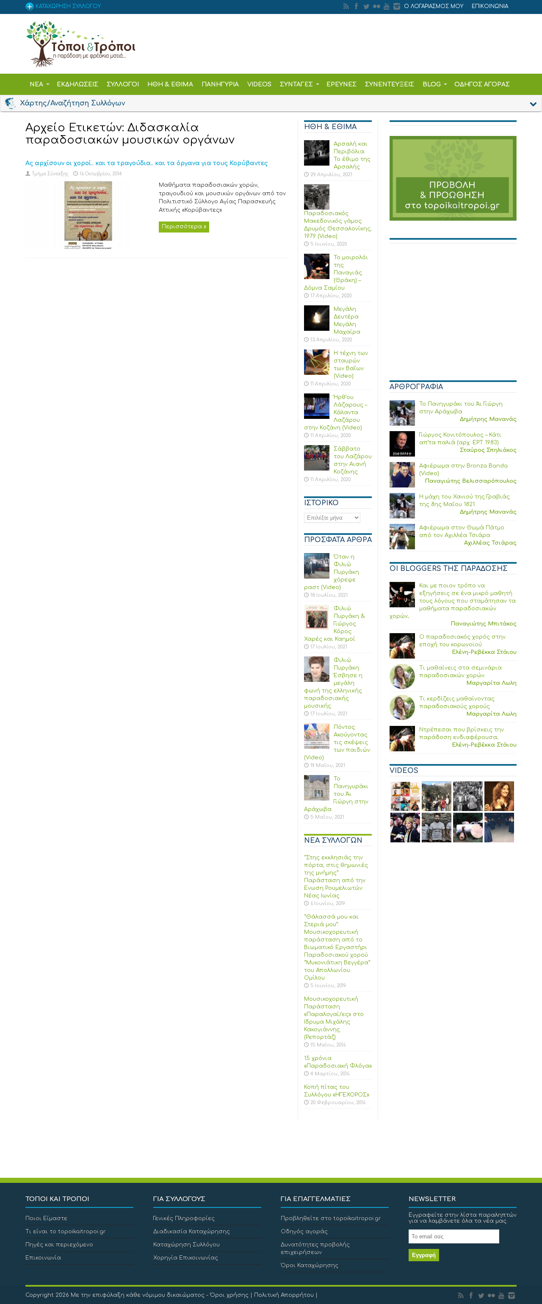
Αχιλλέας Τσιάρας (490, 543)
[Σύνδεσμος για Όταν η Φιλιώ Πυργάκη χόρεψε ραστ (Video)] (316, 577)
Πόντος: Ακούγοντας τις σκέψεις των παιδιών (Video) (337, 742)
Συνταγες (296, 84)
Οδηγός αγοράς (304, 1232)
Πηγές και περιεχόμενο (59, 1245)
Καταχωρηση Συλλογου (67, 6)
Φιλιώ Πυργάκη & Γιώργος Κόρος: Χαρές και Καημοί (334, 624)
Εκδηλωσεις (77, 84)
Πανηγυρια (220, 84)
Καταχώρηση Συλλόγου (186, 1245)
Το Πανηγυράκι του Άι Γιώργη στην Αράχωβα (336, 794)
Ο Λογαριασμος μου (433, 6)
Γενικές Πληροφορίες (184, 1218)
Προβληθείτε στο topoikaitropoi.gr (331, 1218)
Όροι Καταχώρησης (309, 1265)
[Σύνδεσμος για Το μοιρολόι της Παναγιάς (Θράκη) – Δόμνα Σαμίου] (316, 277)
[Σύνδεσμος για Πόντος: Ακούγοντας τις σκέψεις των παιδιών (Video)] (316, 747)
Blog (432, 84)
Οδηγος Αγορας (482, 84)
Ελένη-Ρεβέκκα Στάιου (484, 652)
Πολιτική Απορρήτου (284, 1295)
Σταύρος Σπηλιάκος (488, 450)
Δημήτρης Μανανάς (488, 419)
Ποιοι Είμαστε (46, 1218)
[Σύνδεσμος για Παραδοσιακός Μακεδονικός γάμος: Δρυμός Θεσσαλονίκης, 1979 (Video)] (316, 208)
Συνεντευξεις (389, 84)
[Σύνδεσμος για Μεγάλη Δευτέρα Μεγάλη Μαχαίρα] (316, 329)
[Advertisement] (453, 315)
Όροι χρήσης (229, 1295)
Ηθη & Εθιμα (170, 84)
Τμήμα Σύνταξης (50, 174)
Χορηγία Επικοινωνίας (185, 1258)
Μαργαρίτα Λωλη (491, 683)
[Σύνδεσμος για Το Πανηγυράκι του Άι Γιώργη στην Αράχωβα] (316, 799)
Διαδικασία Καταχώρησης (191, 1232)
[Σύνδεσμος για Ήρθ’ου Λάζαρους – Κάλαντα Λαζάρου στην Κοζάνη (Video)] (316, 417)
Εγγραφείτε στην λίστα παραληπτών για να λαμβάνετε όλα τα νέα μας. (463, 1218)
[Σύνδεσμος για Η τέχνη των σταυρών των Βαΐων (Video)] (316, 373)
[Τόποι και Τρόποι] (80, 61)
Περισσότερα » (184, 227)
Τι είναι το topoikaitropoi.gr (65, 1232)
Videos (259, 84)
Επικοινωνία (43, 1258)
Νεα (36, 84)
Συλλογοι (123, 84)
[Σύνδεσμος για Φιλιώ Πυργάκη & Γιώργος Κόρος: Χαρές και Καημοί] (316, 628)
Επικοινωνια (490, 6)
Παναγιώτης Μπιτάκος (484, 624)
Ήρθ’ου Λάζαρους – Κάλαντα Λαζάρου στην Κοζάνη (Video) (335, 412)
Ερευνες (341, 84)
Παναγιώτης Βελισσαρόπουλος (471, 481)
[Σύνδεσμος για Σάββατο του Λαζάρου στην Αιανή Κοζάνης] (316, 469)
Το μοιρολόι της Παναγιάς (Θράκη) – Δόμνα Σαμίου (336, 273)
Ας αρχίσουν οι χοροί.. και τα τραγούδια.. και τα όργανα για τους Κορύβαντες (146, 163)
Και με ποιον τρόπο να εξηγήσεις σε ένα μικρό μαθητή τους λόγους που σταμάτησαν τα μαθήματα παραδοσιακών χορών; (453, 601)
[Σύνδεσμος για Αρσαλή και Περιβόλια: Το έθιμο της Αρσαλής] (316, 164)
